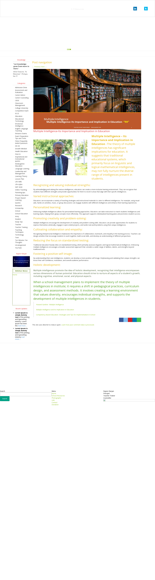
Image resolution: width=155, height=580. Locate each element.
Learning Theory (21, 176)
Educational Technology (19, 120)
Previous (36, 67)
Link (86, 54)
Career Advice (20, 95)
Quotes (18, 203)
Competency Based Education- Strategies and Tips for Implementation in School (65, 315)
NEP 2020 (18, 187)
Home (51, 54)
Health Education (21, 151)
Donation (102, 54)
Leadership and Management (20, 172)
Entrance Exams (21, 133)
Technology (19, 235)
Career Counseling (21, 98)
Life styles (18, 184)
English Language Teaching (21, 130)
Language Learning (22, 169)
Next (44, 67)
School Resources (62, 54)
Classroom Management (20, 104)
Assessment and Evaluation (21, 91)
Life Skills (18, 182)
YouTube (18, 248)
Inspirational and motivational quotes (21, 159)
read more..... (22, 326)
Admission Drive (21, 87)
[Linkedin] (134, 320)
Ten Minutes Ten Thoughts (21, 241)
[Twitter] (125, 320)
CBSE (17, 100)
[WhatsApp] (139, 320)
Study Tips (19, 222)
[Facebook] (121, 320)
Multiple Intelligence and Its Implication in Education (55, 310)
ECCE (17, 113)
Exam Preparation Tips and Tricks (21, 137)
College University (21, 108)
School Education (21, 214)
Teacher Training (21, 227)
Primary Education (21, 195)
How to (18, 154)
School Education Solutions (77, 5)
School (17, 211)
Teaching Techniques (19, 231)
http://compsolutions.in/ (67, 576)
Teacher (18, 224)
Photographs (77, 54)
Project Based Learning (20, 199)
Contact (93, 54)
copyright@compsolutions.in (77, 574)
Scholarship (19, 208)
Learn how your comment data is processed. (77, 325)
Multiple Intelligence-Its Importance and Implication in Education (71, 131)
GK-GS (17, 146)
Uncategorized (20, 245)
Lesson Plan (19, 179)
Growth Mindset (21, 149)
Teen (17, 237)
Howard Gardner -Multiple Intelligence (50, 304)
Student (18, 219)
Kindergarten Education (20, 165)
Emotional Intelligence (19, 125)
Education (18, 116)
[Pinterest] (130, 320)
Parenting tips (20, 192)
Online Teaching (21, 190)
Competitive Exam (21, 111)
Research (18, 205)
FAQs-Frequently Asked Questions (21, 142)
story (17, 216)
